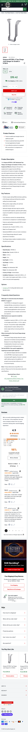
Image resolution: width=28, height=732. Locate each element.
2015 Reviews (17, 436)
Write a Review (14, 458)
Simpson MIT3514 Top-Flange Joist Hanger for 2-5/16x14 (10, 666)
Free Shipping (14, 585)
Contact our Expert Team (14, 569)
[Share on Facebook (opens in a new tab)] (9, 484)
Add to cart (14, 90)
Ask (14, 400)
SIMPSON (5, 57)
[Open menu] (2, 4)
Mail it (5, 122)
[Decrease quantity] (10, 86)
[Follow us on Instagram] (5, 711)
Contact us (5, 288)
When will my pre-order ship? (11, 625)
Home (2, 12)
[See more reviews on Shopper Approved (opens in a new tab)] (14, 484)
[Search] (25, 9)
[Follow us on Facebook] (2, 711)
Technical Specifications (19, 122)
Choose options (10, 676)
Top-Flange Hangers (9, 12)
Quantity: (5, 86)
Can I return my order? (9, 637)
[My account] (22, 5)
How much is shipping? (9, 613)
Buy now (14, 94)
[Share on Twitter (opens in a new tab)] (12, 484)
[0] (25, 5)
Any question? (7, 643)
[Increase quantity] (16, 86)
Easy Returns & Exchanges (14, 589)
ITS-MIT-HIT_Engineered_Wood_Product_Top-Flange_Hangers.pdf (14, 378)
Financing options (8, 631)
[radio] (14, 439)
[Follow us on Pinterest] (8, 711)
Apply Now (17, 99)
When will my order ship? (10, 619)
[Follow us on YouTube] (11, 711)
